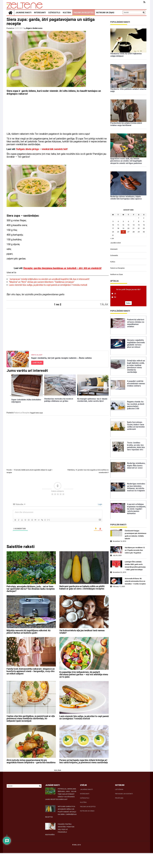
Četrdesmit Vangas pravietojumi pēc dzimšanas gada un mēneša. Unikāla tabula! (135, 534)
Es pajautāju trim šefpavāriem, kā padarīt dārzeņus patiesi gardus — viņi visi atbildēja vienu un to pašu (83, 674)
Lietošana (119, 789)
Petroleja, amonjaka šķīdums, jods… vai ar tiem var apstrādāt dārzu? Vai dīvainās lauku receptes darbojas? (31, 588)
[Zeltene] (10, 13)
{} (45, 520)
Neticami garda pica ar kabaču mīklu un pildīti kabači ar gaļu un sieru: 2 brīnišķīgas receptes (82, 587)
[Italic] (18, 519)
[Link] (42, 519)
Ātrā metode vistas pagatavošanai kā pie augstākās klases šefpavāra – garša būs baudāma (31, 761)
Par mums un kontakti (124, 794)
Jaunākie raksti (23, 12)
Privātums (119, 798)
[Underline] (22, 519)
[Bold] (15, 519)
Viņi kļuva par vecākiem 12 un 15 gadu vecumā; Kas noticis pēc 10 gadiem (135, 550)
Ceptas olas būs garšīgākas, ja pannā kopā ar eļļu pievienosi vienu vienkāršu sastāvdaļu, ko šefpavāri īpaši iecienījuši (31, 718)
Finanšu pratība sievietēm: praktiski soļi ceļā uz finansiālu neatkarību (59, 829)
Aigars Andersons (34, 28)
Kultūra (67, 12)
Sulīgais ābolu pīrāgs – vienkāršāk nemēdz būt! (42, 149)
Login (100, 504)
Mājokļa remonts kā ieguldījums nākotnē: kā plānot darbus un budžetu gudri (28, 631)
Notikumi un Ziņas (105, 12)
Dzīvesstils (54, 12)
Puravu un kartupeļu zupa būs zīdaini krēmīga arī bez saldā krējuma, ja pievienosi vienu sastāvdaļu (83, 761)
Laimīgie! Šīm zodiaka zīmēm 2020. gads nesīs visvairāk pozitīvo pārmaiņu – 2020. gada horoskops (135, 565)
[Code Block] (38, 519)
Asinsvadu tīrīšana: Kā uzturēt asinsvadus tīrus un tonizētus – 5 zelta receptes (135, 581)
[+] (48, 520)
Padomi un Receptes (84, 12)
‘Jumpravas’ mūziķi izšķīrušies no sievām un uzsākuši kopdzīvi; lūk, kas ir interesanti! (49, 279)
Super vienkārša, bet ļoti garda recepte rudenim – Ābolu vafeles (61, 358)
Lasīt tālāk (37, 363)
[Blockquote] (35, 519)
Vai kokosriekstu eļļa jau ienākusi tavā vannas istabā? (82, 631)
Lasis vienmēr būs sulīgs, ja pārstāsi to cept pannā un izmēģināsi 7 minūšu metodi (48, 285)
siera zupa (39, 413)
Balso (128, 303)
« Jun (112, 238)
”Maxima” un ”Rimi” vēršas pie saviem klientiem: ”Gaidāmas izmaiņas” (41, 282)
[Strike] (25, 519)
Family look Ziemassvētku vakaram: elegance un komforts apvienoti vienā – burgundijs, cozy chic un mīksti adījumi (31, 671)
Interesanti (40, 12)
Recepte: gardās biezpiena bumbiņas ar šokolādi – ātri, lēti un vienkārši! (62, 268)
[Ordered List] (28, 519)
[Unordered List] (32, 519)
